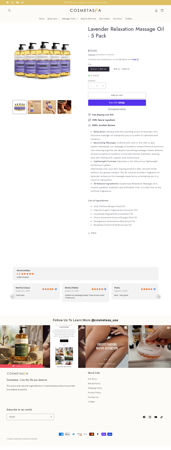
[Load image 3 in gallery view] (49, 107)
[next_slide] (158, 296)
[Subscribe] (51, 417)
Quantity (91, 81)
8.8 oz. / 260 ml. (99, 69)
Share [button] (93, 233)
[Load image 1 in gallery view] (19, 107)
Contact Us (93, 397)
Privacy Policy (94, 392)
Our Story (92, 379)
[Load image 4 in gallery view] (64, 107)
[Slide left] (9, 107)
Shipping (91, 55)
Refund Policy (94, 383)
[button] (9, 10)
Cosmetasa (17, 439)
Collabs (91, 401)
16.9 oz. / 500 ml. (121, 69)
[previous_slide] (12, 296)
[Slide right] (75, 107)
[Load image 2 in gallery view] (34, 107)
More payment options (117, 109)
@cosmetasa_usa (104, 320)
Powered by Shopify (29, 439)
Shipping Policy (95, 388)
